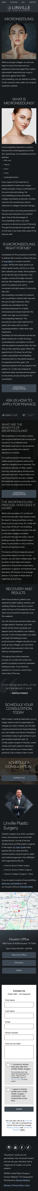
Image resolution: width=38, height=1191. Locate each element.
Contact (32, 2)
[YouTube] (15, 1147)
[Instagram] (9, 1147)
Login (27, 1185)
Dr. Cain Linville (19, 847)
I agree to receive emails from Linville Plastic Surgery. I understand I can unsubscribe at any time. (19, 1095)
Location (13, 2)
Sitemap (7, 1185)
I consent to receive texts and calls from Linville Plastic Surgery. (21, 1072)
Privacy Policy (16, 1079)
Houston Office (19, 939)
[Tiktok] (28, 1147)
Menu (4, 2)
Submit (19, 1109)
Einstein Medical (23, 1180)
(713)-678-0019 (26, 887)
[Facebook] (22, 1147)
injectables (8, 261)
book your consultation (11, 884)
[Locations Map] (19, 911)
